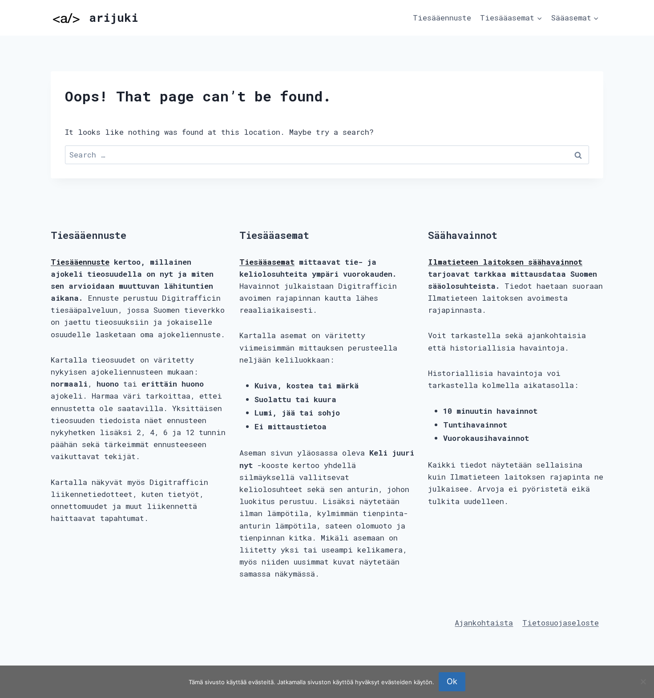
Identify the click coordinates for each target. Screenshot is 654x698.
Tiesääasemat (267, 262)
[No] (642, 681)
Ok (452, 681)
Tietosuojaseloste (560, 622)
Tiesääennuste (442, 17)
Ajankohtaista (484, 622)
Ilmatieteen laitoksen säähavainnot (505, 262)
